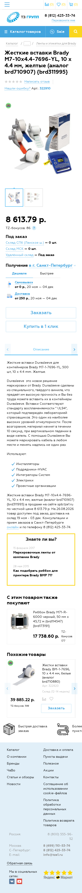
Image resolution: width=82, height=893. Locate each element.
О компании (16, 757)
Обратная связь (19, 863)
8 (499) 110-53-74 (56, 846)
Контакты (51, 777)
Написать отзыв (37, 82)
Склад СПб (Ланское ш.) (25, 243)
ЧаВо (11, 770)
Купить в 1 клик (41, 326)
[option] (41, 143)
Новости (13, 784)
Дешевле (19, 273)
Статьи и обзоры (20, 777)
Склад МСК (14, 249)
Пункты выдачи (55, 757)
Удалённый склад (19, 255)
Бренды (13, 763)
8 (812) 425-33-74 (60, 15)
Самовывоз (24, 282)
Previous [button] (8, 349)
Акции (48, 770)
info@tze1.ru (53, 855)
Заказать (41, 312)
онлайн (13, 527)
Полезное (51, 763)
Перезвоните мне (63, 20)
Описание (41, 349)
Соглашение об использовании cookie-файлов (55, 788)
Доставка (22, 294)
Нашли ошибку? (18, 88)
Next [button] (74, 349)
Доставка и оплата (58, 750)
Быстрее (47, 273)
